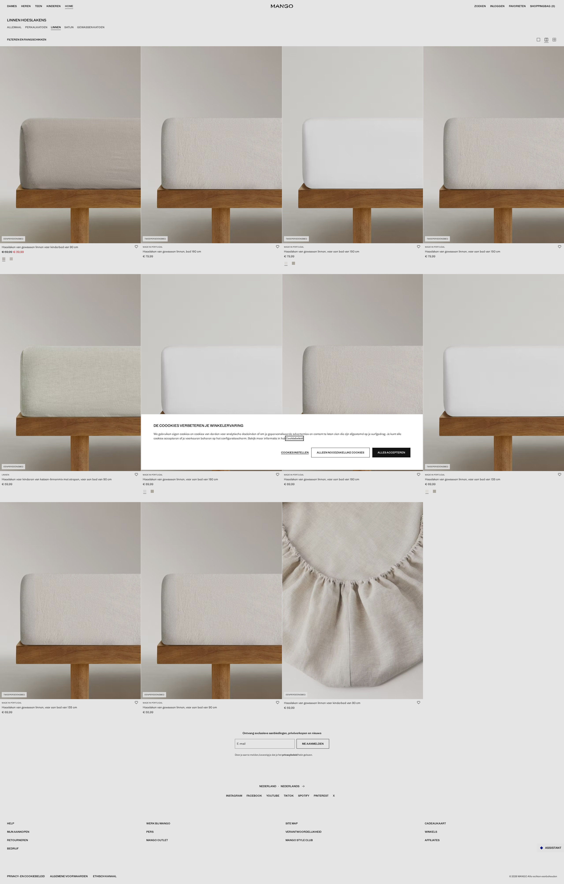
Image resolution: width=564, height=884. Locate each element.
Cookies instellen (295, 452)
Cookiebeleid (294, 438)
